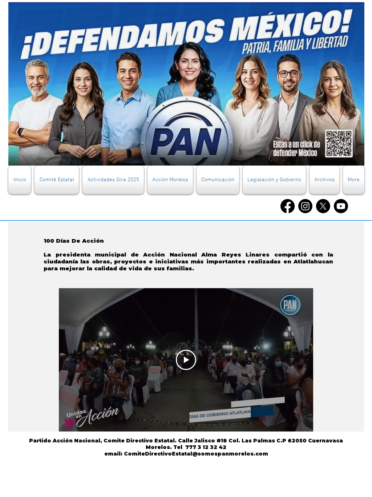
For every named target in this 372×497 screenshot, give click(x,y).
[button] (57, 180)
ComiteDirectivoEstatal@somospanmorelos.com (196, 453)
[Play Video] (186, 360)
